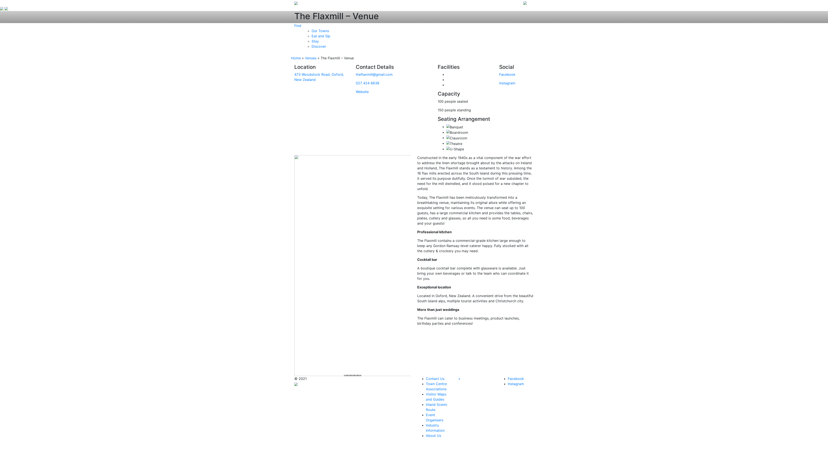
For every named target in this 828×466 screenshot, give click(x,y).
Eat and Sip (321, 36)
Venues (311, 58)
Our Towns (320, 31)
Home (296, 58)
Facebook (507, 74)
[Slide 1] (345, 375)
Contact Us (435, 378)
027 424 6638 (367, 83)
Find (297, 26)
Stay (315, 41)
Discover (319, 46)
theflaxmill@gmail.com (374, 74)
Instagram (507, 83)
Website (362, 92)
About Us (433, 435)
